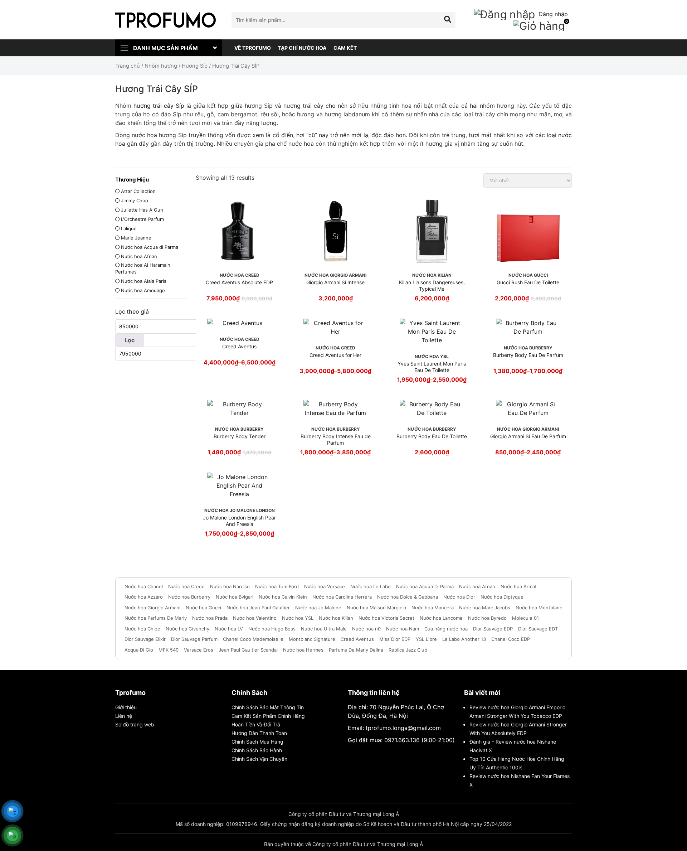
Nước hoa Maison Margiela (376, 607)
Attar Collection (138, 191)
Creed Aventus (239, 346)
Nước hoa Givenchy (187, 629)
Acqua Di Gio (139, 650)
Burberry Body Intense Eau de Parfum (336, 439)
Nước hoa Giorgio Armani (152, 607)
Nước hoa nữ (366, 629)
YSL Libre (426, 639)
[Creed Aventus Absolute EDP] (239, 231)
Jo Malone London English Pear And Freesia (239, 520)
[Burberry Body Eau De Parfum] (528, 327)
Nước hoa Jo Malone (318, 607)
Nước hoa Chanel (144, 586)
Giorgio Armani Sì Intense (335, 282)
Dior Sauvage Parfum (194, 639)
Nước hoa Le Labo (370, 586)
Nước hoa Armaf (519, 586)
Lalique (129, 228)
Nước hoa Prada (210, 618)
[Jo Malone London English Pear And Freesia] (239, 485)
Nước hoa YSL (297, 618)
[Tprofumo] (165, 19)
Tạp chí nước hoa (302, 48)
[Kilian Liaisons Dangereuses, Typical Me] (432, 231)
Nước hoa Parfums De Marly (156, 618)
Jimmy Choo (134, 200)
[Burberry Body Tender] (239, 408)
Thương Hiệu (132, 179)
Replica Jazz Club (408, 650)
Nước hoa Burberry (189, 597)
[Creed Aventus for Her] (335, 327)
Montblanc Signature (312, 639)
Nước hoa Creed (186, 586)
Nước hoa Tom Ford (277, 586)
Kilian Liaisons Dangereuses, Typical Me (432, 285)
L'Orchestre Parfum (142, 219)
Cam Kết (345, 48)
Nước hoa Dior (459, 597)
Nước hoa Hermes (303, 650)
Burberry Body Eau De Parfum (528, 355)
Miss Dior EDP (394, 639)
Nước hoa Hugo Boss (272, 629)
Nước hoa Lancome (441, 618)
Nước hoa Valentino (255, 618)
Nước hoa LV (229, 629)
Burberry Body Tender (239, 436)
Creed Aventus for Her (335, 355)
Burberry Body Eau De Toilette (431, 436)
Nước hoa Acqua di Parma (149, 247)
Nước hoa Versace (324, 586)
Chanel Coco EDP (510, 639)
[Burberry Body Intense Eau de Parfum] (335, 408)
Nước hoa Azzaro (144, 597)
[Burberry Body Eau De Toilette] (432, 408)
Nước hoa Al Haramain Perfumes (142, 268)
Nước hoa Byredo (487, 618)
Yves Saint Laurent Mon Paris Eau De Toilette (432, 367)
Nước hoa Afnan (139, 256)
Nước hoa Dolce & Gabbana (407, 597)
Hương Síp (195, 66)
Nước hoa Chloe (142, 629)
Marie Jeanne (136, 238)
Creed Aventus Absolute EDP (239, 282)
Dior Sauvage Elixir (145, 639)
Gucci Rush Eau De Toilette (528, 282)
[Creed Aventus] (239, 323)
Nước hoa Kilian (336, 618)
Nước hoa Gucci (203, 607)
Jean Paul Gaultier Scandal (248, 650)
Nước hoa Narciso (230, 586)
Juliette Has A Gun (142, 210)
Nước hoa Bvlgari (234, 597)
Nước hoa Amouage (143, 290)
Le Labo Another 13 (464, 639)
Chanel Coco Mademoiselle (253, 639)
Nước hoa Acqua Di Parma (425, 586)
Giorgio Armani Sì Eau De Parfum (528, 436)
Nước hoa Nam (402, 629)
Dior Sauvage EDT (538, 629)
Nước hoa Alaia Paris (143, 281)
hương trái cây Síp (158, 105)
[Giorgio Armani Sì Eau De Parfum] (528, 408)
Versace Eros (198, 650)
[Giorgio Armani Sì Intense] (335, 231)
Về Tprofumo (252, 48)
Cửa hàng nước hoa (446, 629)
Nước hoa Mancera (432, 607)
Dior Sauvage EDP (493, 629)
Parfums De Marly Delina (356, 650)
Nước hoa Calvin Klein (283, 597)
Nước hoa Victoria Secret (386, 618)
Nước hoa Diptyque (502, 597)
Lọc (130, 340)
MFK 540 (169, 650)
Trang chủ (127, 66)
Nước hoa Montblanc (539, 607)
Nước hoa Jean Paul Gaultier (258, 607)
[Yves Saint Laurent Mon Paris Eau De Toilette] (432, 331)
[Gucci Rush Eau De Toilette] (528, 231)
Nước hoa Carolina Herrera (342, 597)
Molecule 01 (525, 618)
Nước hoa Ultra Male (324, 629)
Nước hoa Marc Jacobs (484, 607)
